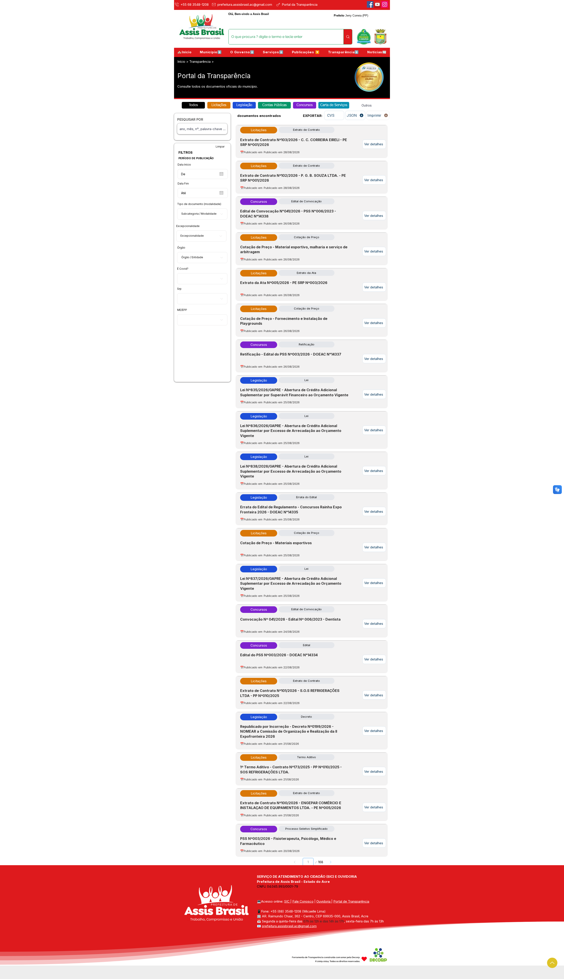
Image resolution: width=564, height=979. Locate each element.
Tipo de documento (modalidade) (199, 204)
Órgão (181, 247)
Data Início (184, 164)
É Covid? (182, 268)
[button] (211, 52)
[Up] (552, 963)
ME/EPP (182, 310)
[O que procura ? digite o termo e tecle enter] (347, 36)
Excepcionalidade (188, 226)
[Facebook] (370, 4)
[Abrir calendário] (221, 174)
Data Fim (183, 183)
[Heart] (364, 959)
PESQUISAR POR (190, 119)
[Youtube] (377, 4)
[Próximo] (330, 862)
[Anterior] (295, 862)
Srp (179, 289)
